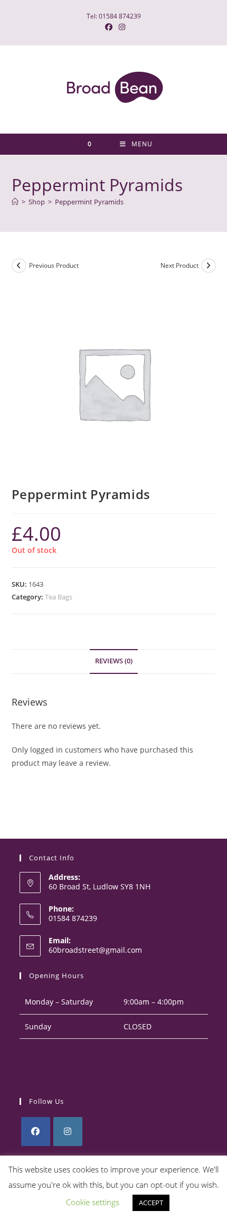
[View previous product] (19, 265)
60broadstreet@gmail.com (95, 950)
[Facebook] (35, 1131)
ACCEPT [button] (151, 1202)
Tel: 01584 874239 (114, 16)
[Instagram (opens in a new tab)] (120, 27)
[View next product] (208, 265)
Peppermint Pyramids (89, 202)
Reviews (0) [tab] (114, 660)
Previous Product (54, 265)
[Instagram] (67, 1131)
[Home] (15, 202)
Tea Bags (58, 597)
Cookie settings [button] (92, 1202)
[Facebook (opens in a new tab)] (109, 27)
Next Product (179, 265)
